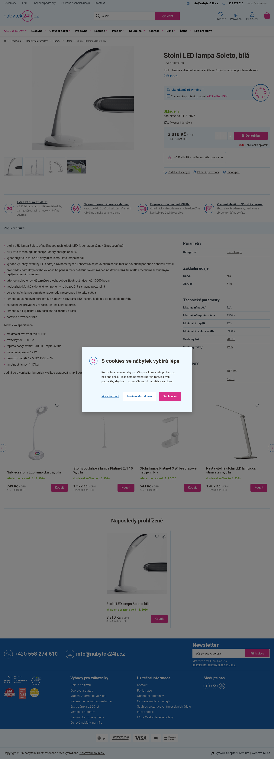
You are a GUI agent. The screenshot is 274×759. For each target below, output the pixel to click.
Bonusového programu (209, 157)
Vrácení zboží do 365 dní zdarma (240, 204)
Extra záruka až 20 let (32, 202)
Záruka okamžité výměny (87, 717)
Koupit (159, 619)
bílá (229, 276)
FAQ (24, 3)
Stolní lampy (234, 252)
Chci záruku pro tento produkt (199, 96)
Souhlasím (170, 396)
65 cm (230, 379)
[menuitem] (14, 31)
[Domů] (5, 41)
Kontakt (100, 3)
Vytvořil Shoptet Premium (232, 753)
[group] (37, 448)
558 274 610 (36, 654)
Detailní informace (217, 75)
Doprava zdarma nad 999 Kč (170, 204)
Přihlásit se (257, 653)
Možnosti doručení (181, 122)
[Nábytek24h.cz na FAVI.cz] (9, 695)
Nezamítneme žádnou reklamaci (106, 204)
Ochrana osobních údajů (75, 3)
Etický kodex (145, 712)
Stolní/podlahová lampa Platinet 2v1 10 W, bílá (103, 470)
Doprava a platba (81, 690)
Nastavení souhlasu (139, 396)
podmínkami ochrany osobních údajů (214, 664)
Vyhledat (167, 16)
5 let (229, 284)
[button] (37, 484)
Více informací (110, 396)
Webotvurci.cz (261, 753)
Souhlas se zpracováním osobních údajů (164, 706)
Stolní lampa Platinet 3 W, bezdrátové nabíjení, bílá (168, 470)
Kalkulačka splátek (256, 145)
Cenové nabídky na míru (86, 722)
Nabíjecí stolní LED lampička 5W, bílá (34, 472)
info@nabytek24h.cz (100, 654)
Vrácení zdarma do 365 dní (88, 696)
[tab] (14, 228)
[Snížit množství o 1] (217, 135)
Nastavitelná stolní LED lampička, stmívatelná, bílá (231, 470)
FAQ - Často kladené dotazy (155, 717)
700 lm (231, 339)
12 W (230, 347)
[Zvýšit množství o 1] (230, 135)
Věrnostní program (82, 712)
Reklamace (10, 3)
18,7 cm (232, 371)
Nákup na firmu (80, 685)
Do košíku (253, 135)
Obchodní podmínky (44, 3)
